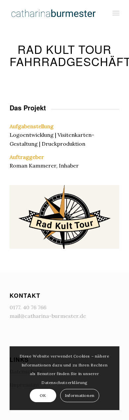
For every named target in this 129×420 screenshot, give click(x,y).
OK (43, 395)
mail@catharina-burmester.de (48, 316)
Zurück (24, 215)
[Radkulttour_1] (112, 245)
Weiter (104, 215)
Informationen (80, 395)
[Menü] (115, 13)
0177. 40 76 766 (28, 307)
